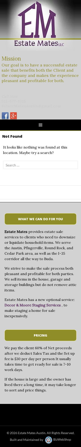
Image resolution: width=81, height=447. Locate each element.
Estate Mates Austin (31, 433)
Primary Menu (40, 125)
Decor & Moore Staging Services (32, 305)
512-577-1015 (14, 101)
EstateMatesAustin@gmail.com (31, 106)
